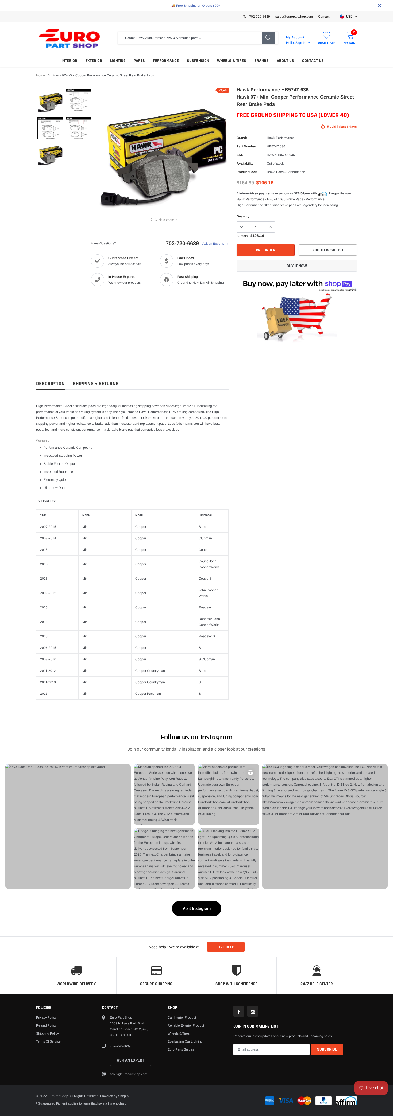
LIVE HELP (225, 947)
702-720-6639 (182, 243)
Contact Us (313, 61)
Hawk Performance (281, 138)
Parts (139, 61)
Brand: (242, 138)
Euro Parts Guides (181, 1049)
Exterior (93, 61)
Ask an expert (130, 1060)
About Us (285, 61)
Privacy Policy (46, 1017)
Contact (323, 16)
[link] (50, 101)
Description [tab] (50, 383)
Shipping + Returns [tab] (96, 383)
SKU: (241, 155)
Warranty (42, 441)
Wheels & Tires (231, 61)
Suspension (198, 61)
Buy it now (297, 266)
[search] (268, 38)
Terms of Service (48, 1041)
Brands (261, 61)
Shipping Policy (47, 1033)
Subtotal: (243, 236)
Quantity (243, 216)
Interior (69, 61)
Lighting (118, 61)
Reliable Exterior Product (186, 1025)
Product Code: (248, 172)
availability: (246, 163)
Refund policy (46, 1025)
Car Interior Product (182, 1017)
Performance (166, 61)
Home (40, 75)
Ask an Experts (213, 243)
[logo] (69, 38)
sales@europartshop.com (294, 16)
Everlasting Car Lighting (185, 1041)
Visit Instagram (197, 908)
